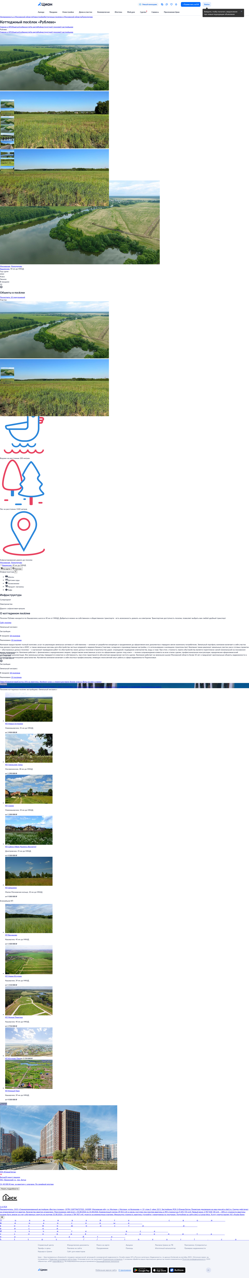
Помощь (129, 1248)
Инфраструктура (44, 27)
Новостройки (68, 12)
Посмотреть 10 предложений (12, 297)
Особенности (24, 27)
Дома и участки (85, 12)
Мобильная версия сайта (106, 1270)
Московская (5, 266)
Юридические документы (78, 1245)
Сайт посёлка (5, 622)
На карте (33, 27)
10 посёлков (16, 640)
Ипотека (118, 12)
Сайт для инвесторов (76, 1251)
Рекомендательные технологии (107, 1261)
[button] (4, 103)
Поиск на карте (102, 1245)
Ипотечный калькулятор (165, 1248)
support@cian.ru (58, 1261)
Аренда (41, 12)
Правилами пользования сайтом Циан (63, 1259)
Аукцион (129, 1245)
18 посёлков (15, 635)
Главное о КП (5, 27)
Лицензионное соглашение (112, 1259)
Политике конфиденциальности (194, 1259)
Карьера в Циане (45, 1251)
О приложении (125, 1270)
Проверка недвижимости (195, 1248)
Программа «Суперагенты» (195, 1245)
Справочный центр (46, 1245)
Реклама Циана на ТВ (164, 1245)
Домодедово (16, 266)
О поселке (55, 27)
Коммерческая (103, 12)
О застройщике (66, 27)
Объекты (15, 27)
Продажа (53, 12)
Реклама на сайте (74, 1248)
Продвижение (102, 1248)
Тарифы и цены (44, 1248)
